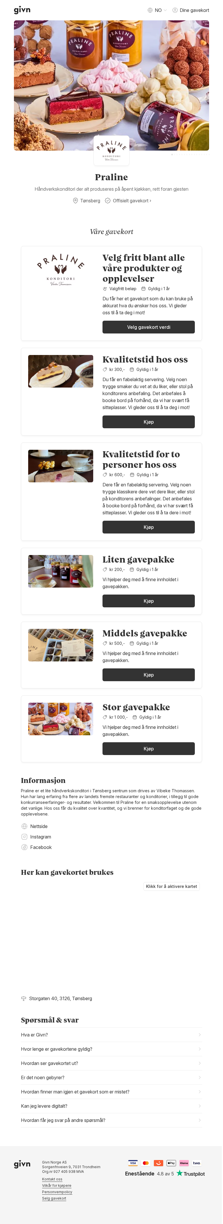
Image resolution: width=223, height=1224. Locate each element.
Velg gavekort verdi (148, 327)
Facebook (41, 847)
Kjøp (149, 422)
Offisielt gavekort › (132, 201)
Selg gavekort (52, 1209)
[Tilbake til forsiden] (22, 10)
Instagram (40, 837)
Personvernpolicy (55, 1203)
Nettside (39, 826)
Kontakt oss (50, 1190)
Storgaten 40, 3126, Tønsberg (60, 998)
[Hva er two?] (194, 1174)
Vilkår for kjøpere (54, 1196)
